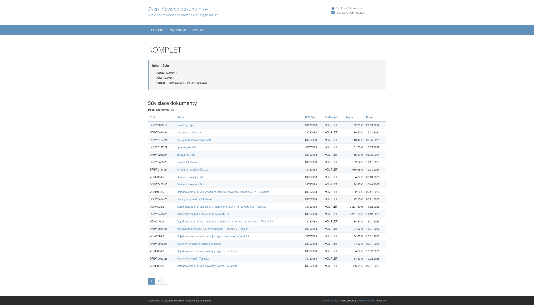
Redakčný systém (365, 300)
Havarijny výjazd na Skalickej (194, 199)
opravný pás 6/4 (186, 147)
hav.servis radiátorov (189, 132)
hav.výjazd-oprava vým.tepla (194, 140)
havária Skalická (187, 162)
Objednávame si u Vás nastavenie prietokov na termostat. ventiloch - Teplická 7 (225, 221)
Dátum (370, 117)
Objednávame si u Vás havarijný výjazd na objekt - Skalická (213, 236)
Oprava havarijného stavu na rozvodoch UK (203, 214)
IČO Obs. (311, 117)
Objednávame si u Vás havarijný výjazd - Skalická (207, 266)
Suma (349, 117)
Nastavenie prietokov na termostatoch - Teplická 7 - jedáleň (212, 229)
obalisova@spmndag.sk (351, 12)
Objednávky (178, 30)
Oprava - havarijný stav (191, 177)
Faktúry (157, 30)
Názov (181, 117)
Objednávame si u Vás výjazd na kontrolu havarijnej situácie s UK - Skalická (223, 192)
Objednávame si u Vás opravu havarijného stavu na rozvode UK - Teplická (221, 206)
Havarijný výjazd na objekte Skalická (199, 244)
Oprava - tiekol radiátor (190, 184)
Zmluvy (198, 30)
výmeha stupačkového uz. (193, 169)
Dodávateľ (331, 117)
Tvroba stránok (330, 300)
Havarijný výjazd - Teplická (193, 258)
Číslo (153, 117)
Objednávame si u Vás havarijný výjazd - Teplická (207, 251)
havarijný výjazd (186, 125)
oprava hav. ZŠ (186, 155)
